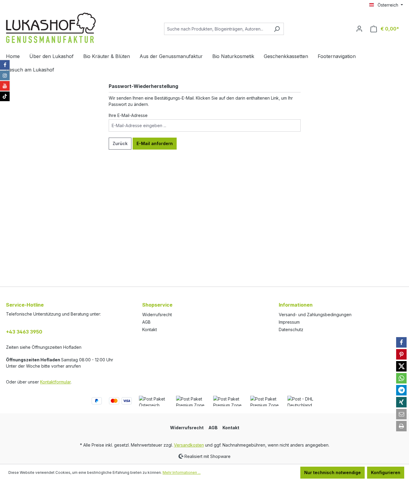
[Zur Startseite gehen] (51, 28)
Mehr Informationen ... (182, 472)
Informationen (296, 305)
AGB (146, 322)
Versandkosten (189, 444)
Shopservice (157, 305)
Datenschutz (291, 329)
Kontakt (149, 329)
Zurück (120, 143)
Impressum (289, 322)
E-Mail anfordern (155, 143)
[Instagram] (5, 75)
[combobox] (217, 29)
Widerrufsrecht (157, 314)
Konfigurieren (385, 472)
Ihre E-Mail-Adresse (128, 115)
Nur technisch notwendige (332, 472)
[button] (401, 342)
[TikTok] (5, 96)
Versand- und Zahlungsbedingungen (315, 314)
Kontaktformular (55, 381)
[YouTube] (5, 86)
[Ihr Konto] (359, 29)
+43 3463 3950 (24, 332)
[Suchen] (277, 29)
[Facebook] (5, 65)
